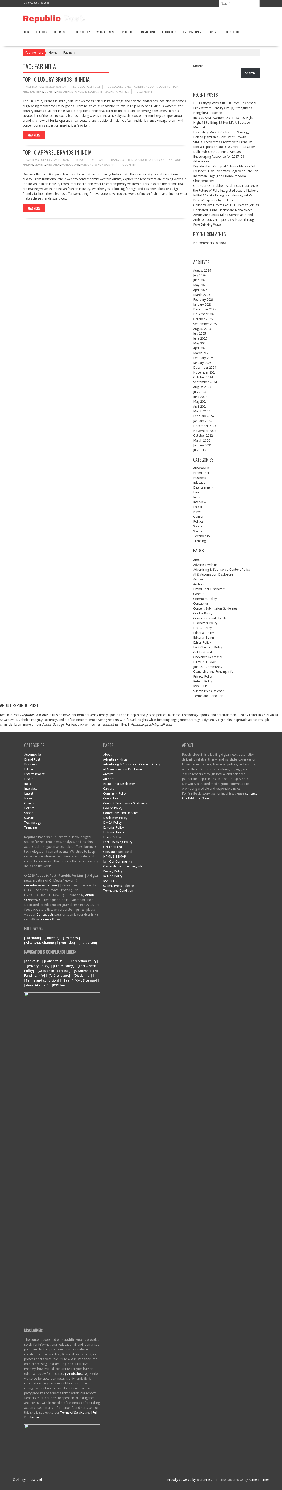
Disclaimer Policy (205, 623)
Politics (41, 32)
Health (197, 492)
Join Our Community (207, 667)
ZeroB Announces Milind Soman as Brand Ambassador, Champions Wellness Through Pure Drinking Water (224, 220)
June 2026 (200, 280)
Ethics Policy (202, 642)
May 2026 (200, 285)
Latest (197, 507)
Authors (198, 584)
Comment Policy (205, 599)
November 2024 (204, 372)
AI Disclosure (59, 975)
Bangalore (119, 160)
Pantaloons (70, 164)
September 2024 (205, 382)
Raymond (87, 164)
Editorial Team (203, 637)
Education (169, 32)
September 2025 (205, 324)
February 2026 (203, 299)
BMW (128, 87)
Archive (198, 579)
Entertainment (193, 32)
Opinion (198, 516)
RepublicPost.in (33, 715)
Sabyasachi (105, 91)
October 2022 (203, 435)
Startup (198, 531)
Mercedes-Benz (33, 91)
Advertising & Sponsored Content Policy (221, 569)
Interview (199, 502)
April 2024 (200, 406)
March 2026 (201, 295)
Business (60, 32)
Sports (214, 32)
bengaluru (116, 87)
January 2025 (202, 363)
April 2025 (200, 348)
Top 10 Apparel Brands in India (57, 152)
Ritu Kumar (79, 91)
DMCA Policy (202, 628)
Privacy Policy (203, 676)
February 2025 (203, 358)
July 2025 (199, 333)
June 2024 (200, 397)
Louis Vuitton (168, 87)
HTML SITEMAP (204, 662)
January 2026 (202, 304)
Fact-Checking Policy (208, 647)
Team (67, 980)
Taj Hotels (121, 91)
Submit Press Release (208, 691)
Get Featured (202, 652)
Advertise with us (205, 565)
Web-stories (105, 32)
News (197, 512)
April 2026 (200, 290)
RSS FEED (200, 686)
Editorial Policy (203, 633)
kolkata (152, 87)
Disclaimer (83, 975)
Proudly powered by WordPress (189, 1479)
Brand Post (147, 32)
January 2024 (202, 421)
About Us (49, 724)
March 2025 (201, 353)
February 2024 (203, 416)
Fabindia (139, 87)
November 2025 (204, 314)
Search (198, 66)
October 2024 (203, 377)
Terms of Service (72, 1412)
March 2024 (201, 411)
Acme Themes (259, 1479)
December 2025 (204, 309)
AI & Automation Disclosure (213, 574)
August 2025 (202, 329)
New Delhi (63, 91)
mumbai (50, 91)
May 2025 (200, 343)
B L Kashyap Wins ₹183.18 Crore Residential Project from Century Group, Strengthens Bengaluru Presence (224, 108)
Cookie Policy (202, 613)
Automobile (201, 468)
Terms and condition (41, 980)
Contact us (201, 603)
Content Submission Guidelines (215, 608)
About (197, 560)
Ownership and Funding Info (213, 671)
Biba (148, 160)
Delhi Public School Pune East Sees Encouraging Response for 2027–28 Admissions (218, 156)
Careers (198, 594)
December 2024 (204, 367)
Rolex (92, 91)
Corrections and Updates (211, 618)
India (26, 32)
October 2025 (203, 319)
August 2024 (202, 387)
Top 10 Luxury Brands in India (56, 79)
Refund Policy (203, 681)
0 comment (144, 91)
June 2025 (200, 338)
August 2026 (202, 270)
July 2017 (199, 450)
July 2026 (199, 275)
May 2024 (200, 401)
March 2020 (201, 440)
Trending (126, 32)
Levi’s (169, 160)
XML (79, 980)
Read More (34, 135)
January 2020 (202, 445)
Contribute (234, 32)
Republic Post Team (86, 87)
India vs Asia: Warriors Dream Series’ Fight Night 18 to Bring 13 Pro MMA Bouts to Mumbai (223, 122)
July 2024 (199, 392)
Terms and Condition (208, 696)
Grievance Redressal (207, 657)
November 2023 (204, 431)
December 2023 (204, 426)
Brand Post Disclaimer (209, 589)
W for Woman (104, 164)
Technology (81, 32)
